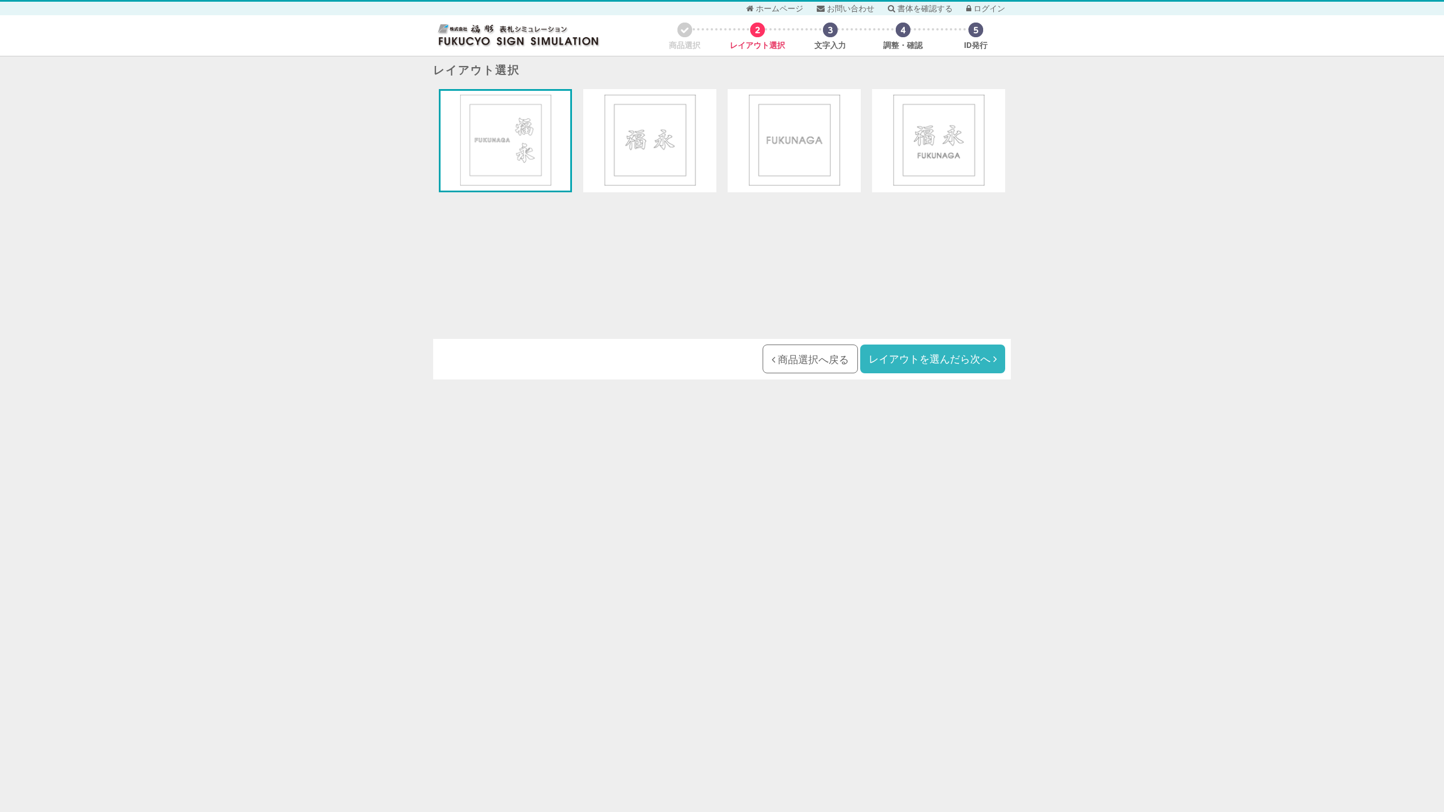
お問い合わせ (849, 8)
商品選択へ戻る (812, 359)
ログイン (988, 8)
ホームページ (778, 8)
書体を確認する (924, 8)
